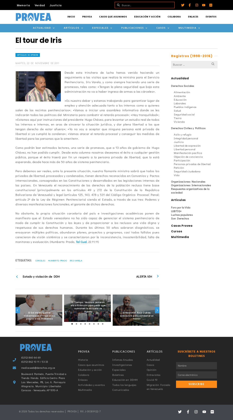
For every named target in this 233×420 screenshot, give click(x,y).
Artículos (71, 28)
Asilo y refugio (182, 134)
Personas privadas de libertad (192, 164)
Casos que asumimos (113, 17)
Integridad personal (186, 138)
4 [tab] (85, 324)
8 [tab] (102, 324)
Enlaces (193, 17)
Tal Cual (81, 242)
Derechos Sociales (182, 86)
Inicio (71, 17)
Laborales (180, 103)
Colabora (174, 17)
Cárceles (40, 260)
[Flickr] (210, 5)
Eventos (211, 17)
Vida (176, 175)
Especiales (100, 28)
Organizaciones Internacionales (191, 185)
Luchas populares (182, 214)
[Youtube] (203, 5)
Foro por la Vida (180, 207)
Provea (87, 17)
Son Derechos (180, 218)
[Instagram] (196, 5)
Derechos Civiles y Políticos (188, 128)
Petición (179, 167)
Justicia (56, 5)
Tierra (177, 118)
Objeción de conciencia (188, 156)
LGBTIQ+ (176, 211)
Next (157, 310)
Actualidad (42, 28)
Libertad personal (185, 149)
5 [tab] (89, 324)
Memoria (23, 5)
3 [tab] (81, 324)
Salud (177, 110)
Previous (17, 310)
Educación (180, 99)
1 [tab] (72, 324)
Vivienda (179, 121)
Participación (182, 160)
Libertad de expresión (187, 145)
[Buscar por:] (194, 64)
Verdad (40, 5)
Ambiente (180, 96)
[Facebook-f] (189, 5)
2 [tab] (76, 324)
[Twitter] (182, 5)
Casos (161, 28)
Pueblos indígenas (185, 107)
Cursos (176, 231)
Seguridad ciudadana (187, 171)
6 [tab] (94, 324)
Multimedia (187, 28)
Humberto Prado (57, 260)
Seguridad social (184, 114)
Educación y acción (147, 17)
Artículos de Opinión (27, 55)
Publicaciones (132, 28)
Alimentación (182, 92)
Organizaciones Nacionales (188, 181)
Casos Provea (181, 226)
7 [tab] (98, 324)
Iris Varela (76, 260)
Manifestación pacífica (188, 153)
